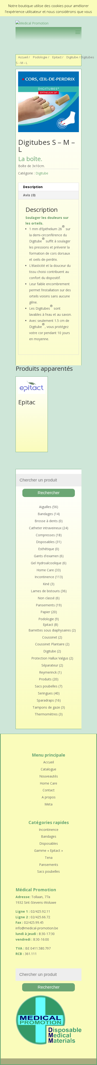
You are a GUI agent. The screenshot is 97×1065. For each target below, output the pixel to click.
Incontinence (44, 577)
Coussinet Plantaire (50, 644)
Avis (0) (29, 195)
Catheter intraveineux (45, 528)
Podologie (40, 57)
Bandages (45, 514)
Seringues (45, 693)
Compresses (45, 535)
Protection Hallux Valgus (49, 658)
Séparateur (49, 665)
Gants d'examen (46, 556)
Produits (45, 679)
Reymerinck (48, 672)
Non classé (46, 598)
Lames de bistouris (45, 591)
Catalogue (48, 769)
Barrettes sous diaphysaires (49, 630)
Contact (49, 790)
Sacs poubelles (46, 686)
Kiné (46, 584)
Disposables (45, 542)
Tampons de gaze (46, 707)
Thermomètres (46, 714)
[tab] (48, 187)
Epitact (56, 57)
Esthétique (46, 549)
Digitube (72, 57)
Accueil (23, 57)
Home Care (45, 570)
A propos (49, 797)
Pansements (45, 605)
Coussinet (49, 637)
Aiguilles (45, 507)
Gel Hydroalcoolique (46, 563)
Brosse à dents (46, 521)
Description (33, 187)
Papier (45, 612)
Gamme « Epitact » (48, 850)
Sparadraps (45, 700)
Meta (48, 804)
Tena (49, 857)
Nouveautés (48, 776)
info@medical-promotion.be (37, 928)
